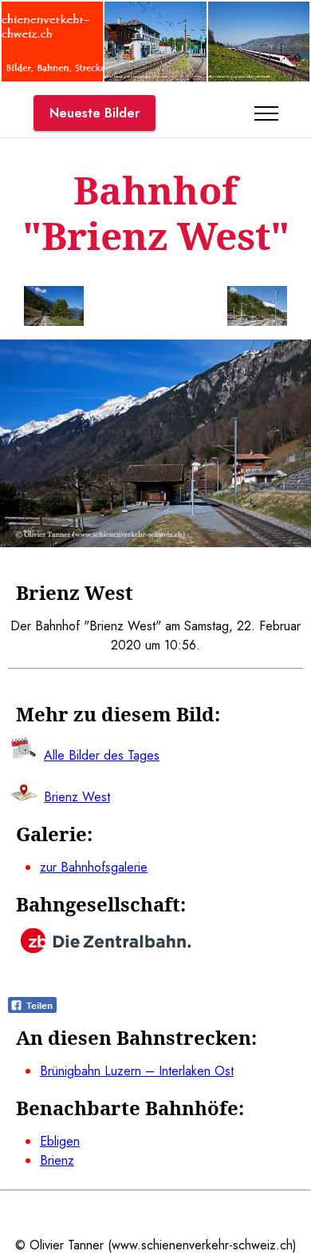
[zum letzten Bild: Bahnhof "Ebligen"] (54, 309)
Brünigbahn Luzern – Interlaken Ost (137, 1071)
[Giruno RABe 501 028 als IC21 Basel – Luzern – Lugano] (258, 77)
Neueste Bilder (94, 113)
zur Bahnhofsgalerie (94, 867)
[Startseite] (52, 77)
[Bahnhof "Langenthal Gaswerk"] (155, 77)
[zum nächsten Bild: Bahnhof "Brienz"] (257, 309)
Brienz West (77, 797)
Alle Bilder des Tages (101, 755)
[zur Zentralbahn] (106, 948)
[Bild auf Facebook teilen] (32, 1008)
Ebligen (60, 1141)
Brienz (57, 1160)
